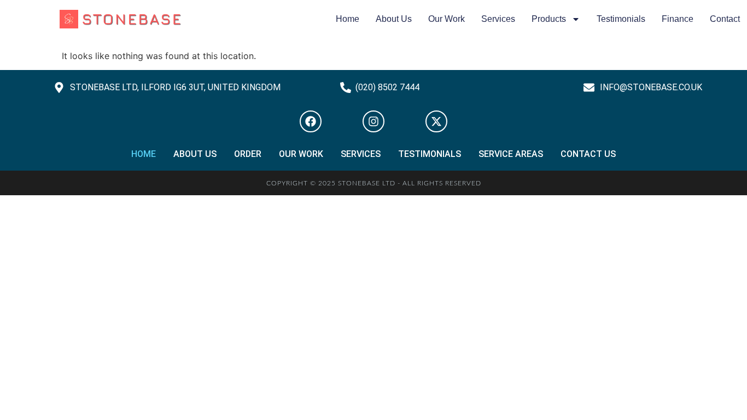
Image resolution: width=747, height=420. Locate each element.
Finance (677, 19)
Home (347, 19)
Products (549, 19)
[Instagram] (373, 121)
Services (498, 19)
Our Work (446, 19)
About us (394, 19)
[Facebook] (311, 121)
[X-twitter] (436, 121)
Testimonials (621, 19)
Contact (725, 19)
